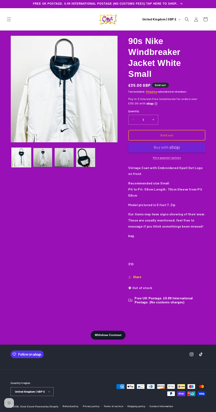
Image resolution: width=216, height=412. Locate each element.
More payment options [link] (167, 157)
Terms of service (113, 406)
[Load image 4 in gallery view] (85, 157)
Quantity (133, 111)
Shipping (151, 91)
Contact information (161, 406)
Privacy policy (91, 406)
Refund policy (71, 406)
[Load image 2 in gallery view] (43, 157)
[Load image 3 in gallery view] (64, 157)
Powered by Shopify (47, 406)
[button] (9, 19)
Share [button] (137, 277)
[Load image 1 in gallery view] (21, 157)
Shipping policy (136, 406)
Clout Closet (27, 406)
